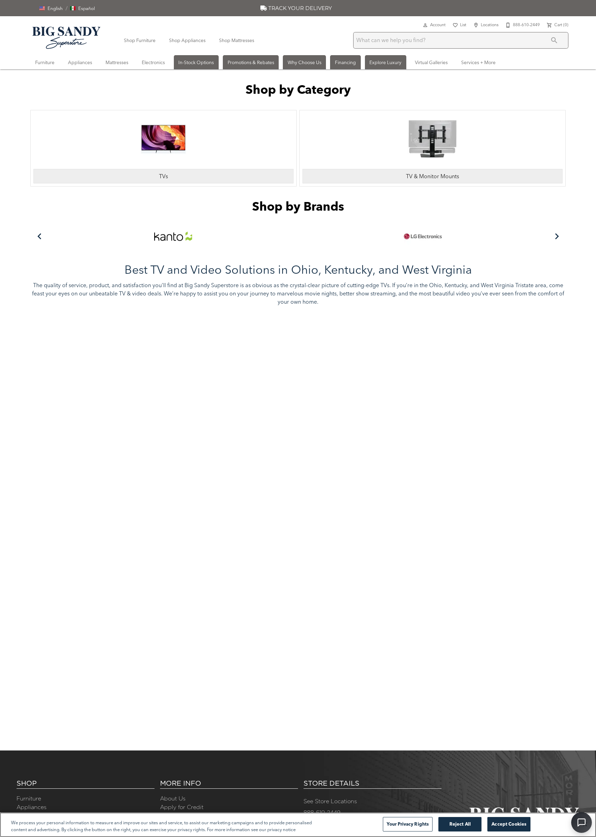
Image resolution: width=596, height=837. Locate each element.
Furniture (44, 62)
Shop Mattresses (236, 40)
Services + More (478, 62)
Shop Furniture (140, 40)
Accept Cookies (508, 824)
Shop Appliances (187, 40)
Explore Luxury (385, 62)
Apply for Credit (181, 807)
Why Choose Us (304, 62)
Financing (345, 62)
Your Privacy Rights (408, 824)
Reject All (460, 824)
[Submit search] (554, 40)
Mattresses (117, 62)
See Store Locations (330, 801)
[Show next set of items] (557, 236)
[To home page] (66, 36)
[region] (298, 825)
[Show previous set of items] (39, 236)
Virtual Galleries (431, 62)
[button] (51, 8)
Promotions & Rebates (251, 62)
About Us (173, 798)
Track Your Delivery (299, 8)
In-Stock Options (196, 62)
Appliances (80, 62)
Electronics (153, 62)
